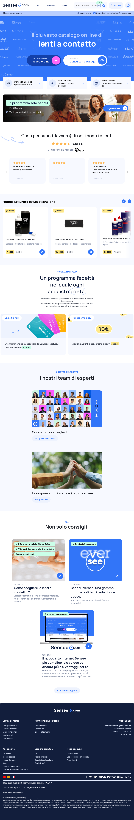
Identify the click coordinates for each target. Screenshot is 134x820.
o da (126, 734)
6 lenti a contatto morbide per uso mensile (73, 244)
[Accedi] (116, 5)
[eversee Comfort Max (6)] (74, 223)
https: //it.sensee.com (9, 800)
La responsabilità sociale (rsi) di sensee (62, 493)
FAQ (36, 753)
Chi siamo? (7, 753)
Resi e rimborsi (41, 757)
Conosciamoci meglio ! (49, 432)
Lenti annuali (8, 738)
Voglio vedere (113, 108)
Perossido (39, 728)
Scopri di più (41, 499)
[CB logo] (89, 777)
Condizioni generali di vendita (32, 787)
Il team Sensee (9, 760)
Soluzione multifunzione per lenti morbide (24, 244)
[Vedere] (42, 252)
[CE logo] (84, 777)
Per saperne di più (82, 317)
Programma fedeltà (11, 766)
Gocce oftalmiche (42, 732)
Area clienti (72, 760)
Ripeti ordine (72, 753)
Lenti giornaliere (10, 725)
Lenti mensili (8, 735)
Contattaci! (40, 763)
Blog (5, 763)
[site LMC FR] (13, 777)
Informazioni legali (10, 787)
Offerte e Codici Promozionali (15, 769)
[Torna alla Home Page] (16, 5)
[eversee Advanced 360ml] (25, 223)
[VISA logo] (101, 777)
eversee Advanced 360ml (20, 239)
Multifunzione (41, 725)
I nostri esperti (9, 757)
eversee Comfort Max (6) (69, 239)
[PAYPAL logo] (111, 777)
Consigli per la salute (44, 760)
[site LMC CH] (4, 777)
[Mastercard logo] (94, 777)
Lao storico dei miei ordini (78, 757)
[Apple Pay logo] (119, 777)
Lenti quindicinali (10, 732)
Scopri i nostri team (45, 438)
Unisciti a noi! (12, 317)
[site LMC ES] (8, 777)
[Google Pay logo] (127, 777)
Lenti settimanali (10, 728)
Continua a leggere (67, 690)
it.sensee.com (84, 804)
